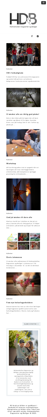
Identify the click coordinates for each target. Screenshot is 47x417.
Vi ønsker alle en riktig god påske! (22, 114)
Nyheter (9, 69)
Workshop (11, 163)
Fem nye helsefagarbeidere (19, 302)
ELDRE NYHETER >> (31, 324)
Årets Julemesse (14, 257)
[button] (43, 2)
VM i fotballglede (14, 73)
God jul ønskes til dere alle (19, 217)
